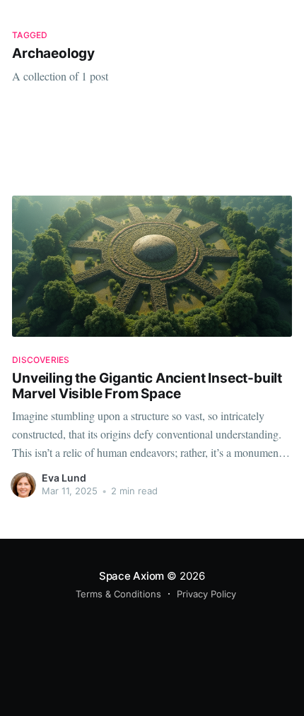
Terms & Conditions (118, 593)
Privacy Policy (206, 593)
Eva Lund (64, 478)
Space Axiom (132, 576)
